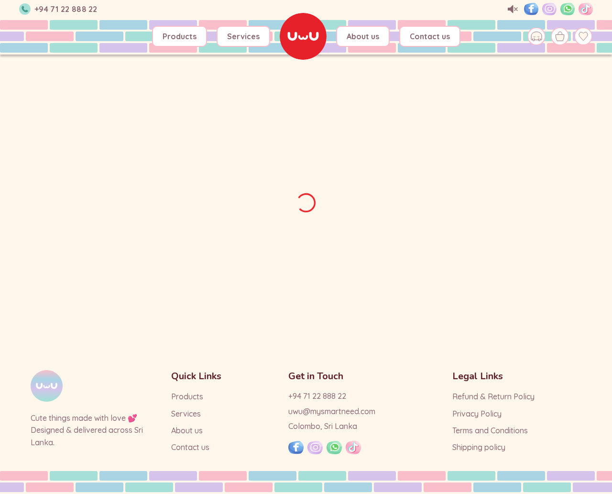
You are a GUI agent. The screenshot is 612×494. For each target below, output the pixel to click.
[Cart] (559, 36)
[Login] (536, 36)
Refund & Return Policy (493, 396)
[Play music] (513, 9)
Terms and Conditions (490, 430)
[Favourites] (583, 36)
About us (363, 36)
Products (180, 36)
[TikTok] (586, 9)
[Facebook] (531, 9)
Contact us (430, 36)
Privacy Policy (477, 413)
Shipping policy (478, 447)
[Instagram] (549, 9)
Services (243, 36)
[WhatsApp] (567, 9)
